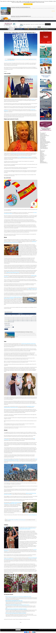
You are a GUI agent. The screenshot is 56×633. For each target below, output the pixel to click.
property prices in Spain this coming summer (28, 343)
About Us (50, 629)
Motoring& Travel (20, 27)
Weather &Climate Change (11, 27)
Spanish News (35, 27)
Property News (29, 27)
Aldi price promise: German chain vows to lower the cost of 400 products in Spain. (18, 596)
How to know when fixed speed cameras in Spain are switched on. (16, 613)
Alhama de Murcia (28, 24)
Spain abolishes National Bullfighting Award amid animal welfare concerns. (17, 604)
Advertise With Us (53, 629)
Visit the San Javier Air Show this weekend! (21, 59)
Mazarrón (40, 24)
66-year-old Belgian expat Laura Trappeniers (25, 157)
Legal (48, 629)
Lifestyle (24, 27)
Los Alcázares (37, 24)
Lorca (33, 24)
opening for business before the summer (12, 272)
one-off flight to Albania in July (32, 288)
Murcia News (6, 27)
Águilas (24, 24)
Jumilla (32, 24)
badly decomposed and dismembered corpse (18, 153)
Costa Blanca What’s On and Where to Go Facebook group (16, 519)
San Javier (43, 24)
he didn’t (33, 99)
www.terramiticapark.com (32, 514)
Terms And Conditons (41, 629)
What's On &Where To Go (16, 27)
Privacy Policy (45, 629)
